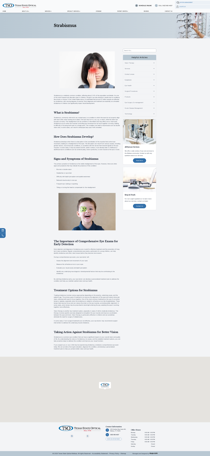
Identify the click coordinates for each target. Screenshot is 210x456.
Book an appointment (113, 439)
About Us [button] (25, 11)
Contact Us (168, 11)
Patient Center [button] (122, 11)
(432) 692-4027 (114, 434)
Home (4, 11)
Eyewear (98, 11)
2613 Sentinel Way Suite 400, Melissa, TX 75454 (118, 430)
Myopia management (186, 2)
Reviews (146, 11)
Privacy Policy (114, 453)
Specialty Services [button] (73, 11)
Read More (139, 160)
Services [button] (47, 11)
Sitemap (123, 453)
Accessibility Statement (100, 453)
